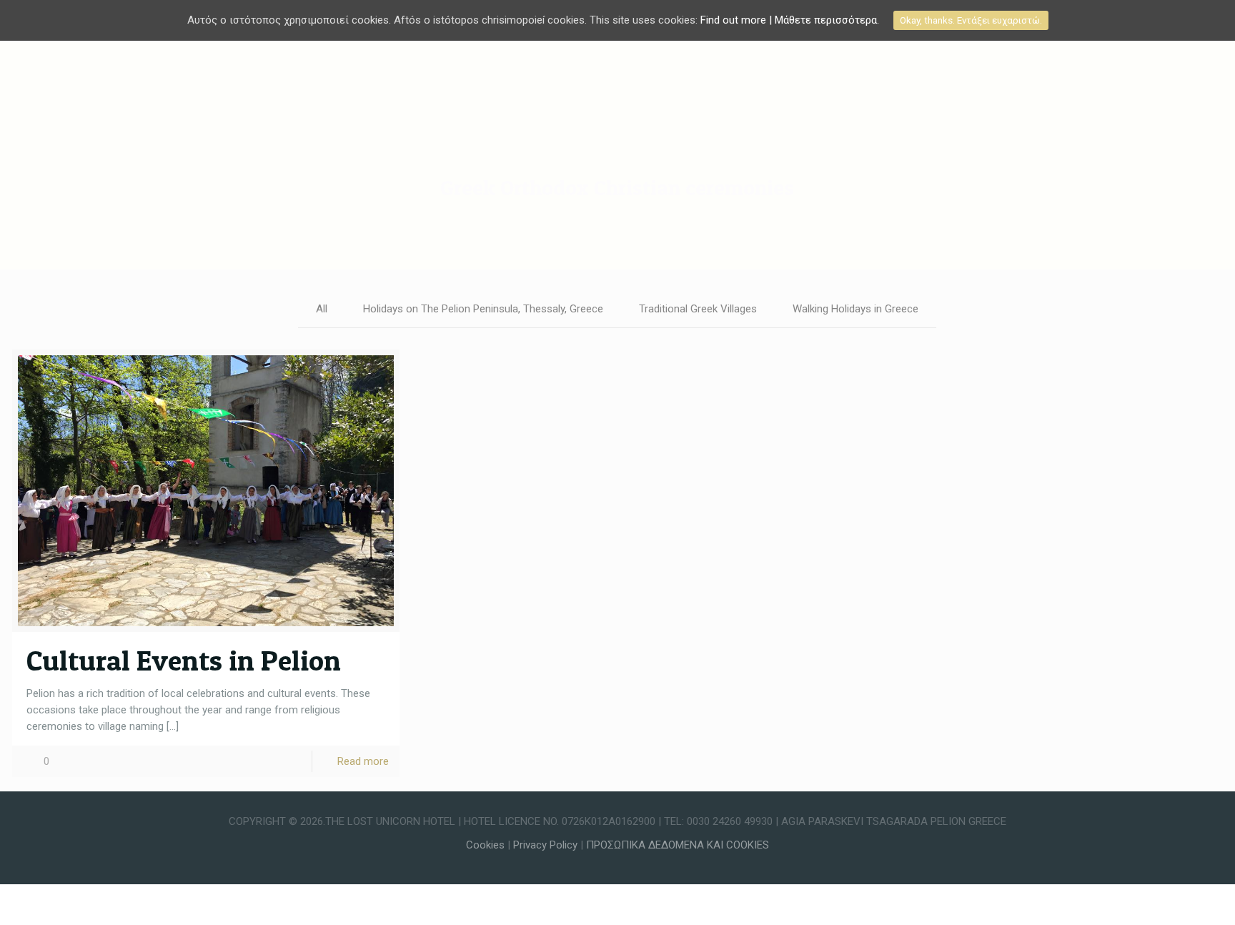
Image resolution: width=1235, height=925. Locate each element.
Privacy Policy (546, 845)
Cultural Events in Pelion (183, 660)
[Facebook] (617, 861)
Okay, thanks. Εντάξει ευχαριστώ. (971, 20)
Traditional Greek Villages (698, 308)
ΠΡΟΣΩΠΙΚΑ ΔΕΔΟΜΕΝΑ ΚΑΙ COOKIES (677, 845)
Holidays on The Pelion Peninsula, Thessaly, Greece (483, 308)
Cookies (485, 845)
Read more (363, 761)
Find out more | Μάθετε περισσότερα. (789, 20)
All (321, 308)
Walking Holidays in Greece (855, 308)
